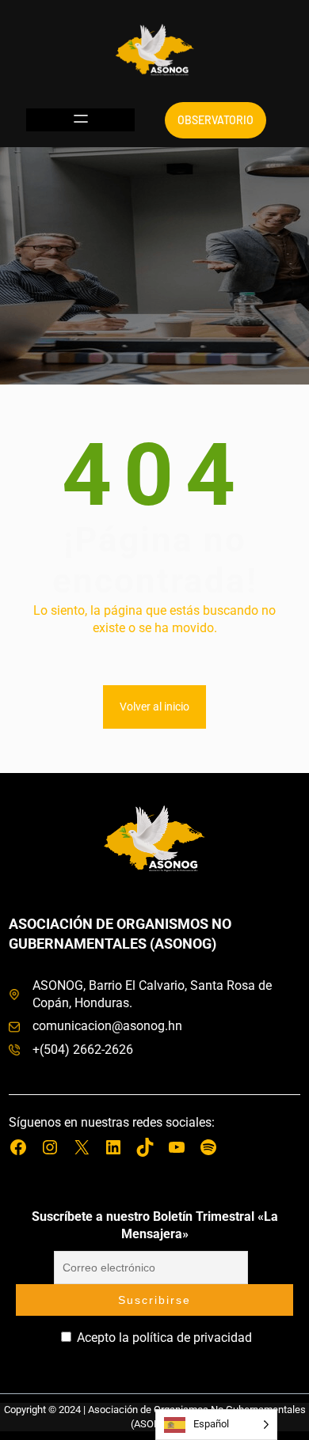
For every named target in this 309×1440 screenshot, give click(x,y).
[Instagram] (49, 1147)
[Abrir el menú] (81, 119)
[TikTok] (144, 1147)
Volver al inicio (154, 706)
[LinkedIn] (113, 1147)
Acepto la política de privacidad (163, 1337)
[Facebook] (18, 1147)
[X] (81, 1147)
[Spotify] (208, 1147)
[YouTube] (176, 1147)
